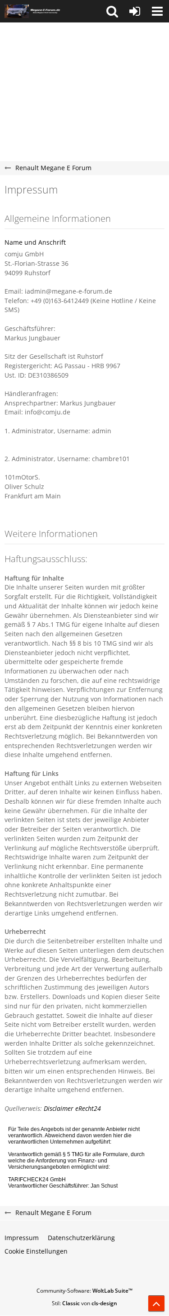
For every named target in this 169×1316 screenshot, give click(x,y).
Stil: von (84, 1303)
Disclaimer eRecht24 (72, 1108)
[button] (112, 11)
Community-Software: (84, 1290)
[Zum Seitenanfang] (156, 1303)
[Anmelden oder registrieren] (135, 11)
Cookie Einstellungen (36, 1251)
